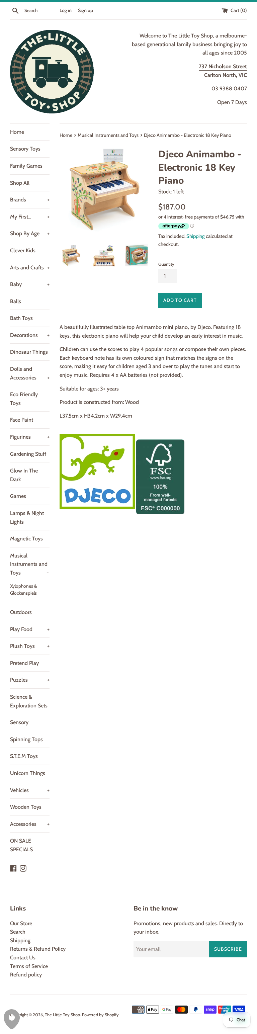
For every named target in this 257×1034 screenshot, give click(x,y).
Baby (30, 284)
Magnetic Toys (26, 538)
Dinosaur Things (29, 352)
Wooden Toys (25, 807)
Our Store (21, 923)
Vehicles (30, 790)
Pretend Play (24, 663)
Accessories (30, 824)
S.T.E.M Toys (24, 756)
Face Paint (21, 420)
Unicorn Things (27, 773)
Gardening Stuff (28, 454)
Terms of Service (29, 966)
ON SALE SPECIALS (21, 845)
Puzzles (30, 680)
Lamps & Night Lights (27, 517)
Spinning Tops (26, 739)
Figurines (30, 437)
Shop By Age (30, 233)
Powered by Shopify (100, 1014)
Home (17, 132)
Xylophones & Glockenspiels (23, 589)
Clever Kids (22, 250)
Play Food (30, 629)
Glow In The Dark (24, 475)
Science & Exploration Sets (29, 701)
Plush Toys (30, 646)
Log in (66, 10)
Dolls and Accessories (30, 373)
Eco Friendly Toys (24, 398)
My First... (30, 216)
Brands (30, 199)
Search (17, 932)
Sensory (19, 722)
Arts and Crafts (30, 267)
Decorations (30, 335)
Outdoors (21, 612)
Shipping (195, 236)
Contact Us (22, 957)
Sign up (85, 10)
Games (18, 496)
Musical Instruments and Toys (29, 564)
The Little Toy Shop (62, 1014)
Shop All (19, 183)
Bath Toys (21, 318)
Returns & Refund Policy (38, 949)
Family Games (26, 166)
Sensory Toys (25, 149)
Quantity (166, 264)
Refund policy (26, 974)
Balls (15, 301)
